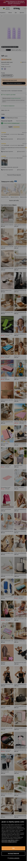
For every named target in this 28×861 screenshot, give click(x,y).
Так (13, 848)
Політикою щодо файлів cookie (10, 840)
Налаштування (13, 853)
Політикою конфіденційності (9, 841)
